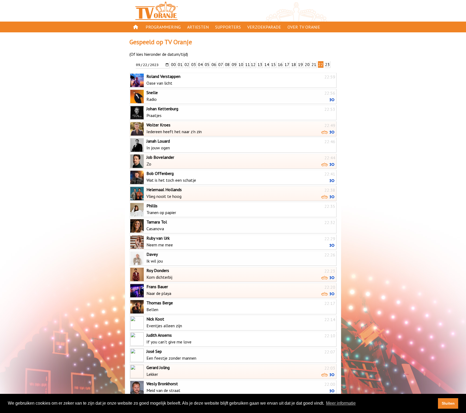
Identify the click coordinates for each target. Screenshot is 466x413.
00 (173, 64)
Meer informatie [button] (341, 403)
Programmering (163, 27)
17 (287, 64)
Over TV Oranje (303, 27)
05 (207, 64)
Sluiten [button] (448, 403)
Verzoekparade (264, 27)
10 (240, 64)
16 (280, 64)
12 (253, 64)
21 (313, 64)
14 (266, 64)
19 (300, 64)
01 (180, 64)
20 (307, 64)
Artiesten (198, 27)
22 (320, 64)
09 (234, 64)
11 (247, 64)
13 (260, 64)
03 (193, 64)
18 (293, 64)
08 (227, 64)
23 (327, 64)
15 (273, 64)
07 (220, 64)
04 (200, 64)
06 (213, 64)
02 (186, 64)
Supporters (228, 27)
